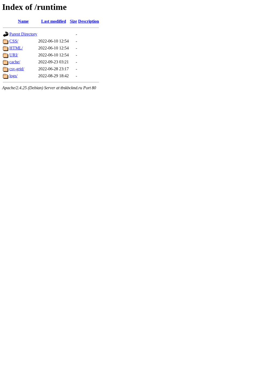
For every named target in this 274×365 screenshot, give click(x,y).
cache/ (14, 62)
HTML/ (16, 48)
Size (73, 21)
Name (23, 21)
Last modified (53, 21)
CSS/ (13, 41)
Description (88, 21)
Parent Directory (23, 34)
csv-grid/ (16, 69)
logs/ (13, 75)
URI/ (13, 55)
